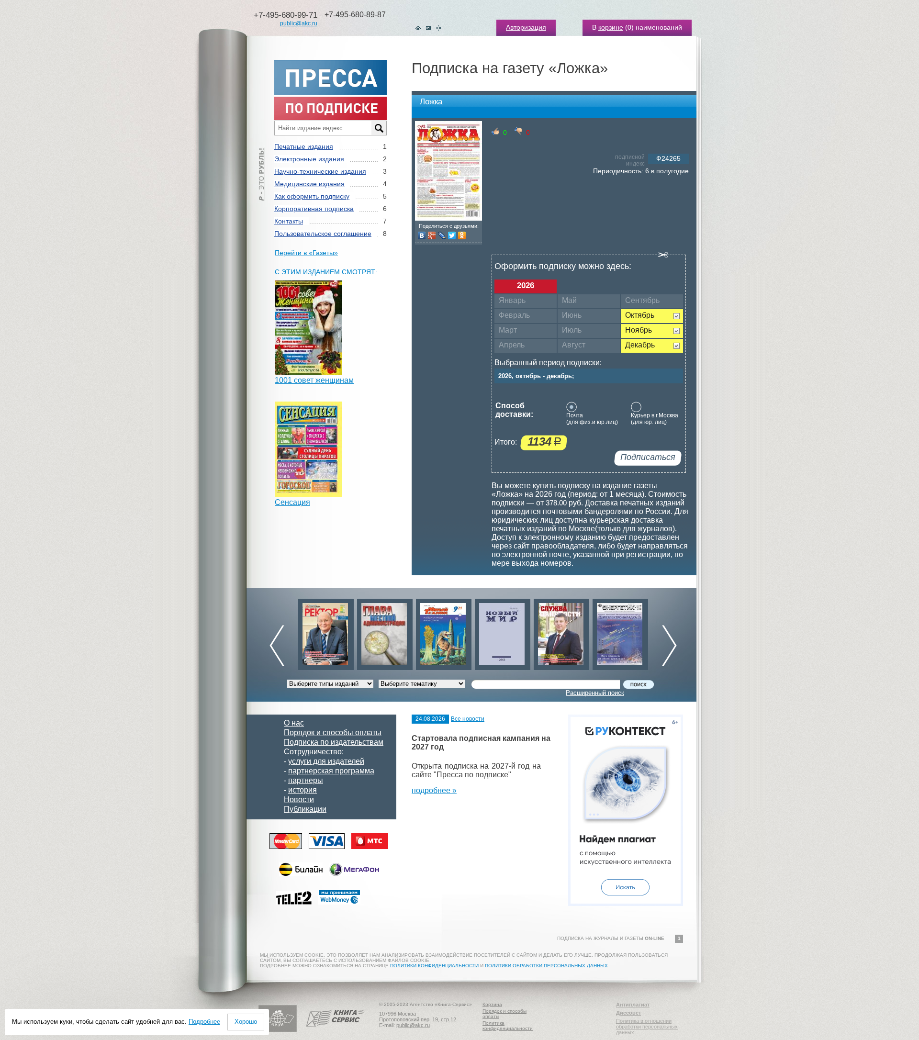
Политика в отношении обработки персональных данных (647, 1026)
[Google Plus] (432, 235)
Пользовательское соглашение (322, 233)
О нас (294, 723)
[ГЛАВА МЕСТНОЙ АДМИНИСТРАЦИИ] (326, 632)
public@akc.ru (298, 23)
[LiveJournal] (442, 235)
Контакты (288, 221)
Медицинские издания (309, 184)
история (302, 790)
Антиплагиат (633, 1004)
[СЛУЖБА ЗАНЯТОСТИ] (502, 632)
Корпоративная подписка (314, 208)
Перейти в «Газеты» (306, 253)
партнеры (305, 780)
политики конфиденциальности (434, 965)
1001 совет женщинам (314, 380)
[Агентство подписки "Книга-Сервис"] (335, 1030)
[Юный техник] (385, 632)
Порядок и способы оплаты (332, 732)
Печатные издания (303, 146)
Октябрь (639, 315)
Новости (299, 799)
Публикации (305, 809)
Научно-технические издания (320, 171)
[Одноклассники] (462, 235)
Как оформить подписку (311, 196)
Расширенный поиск (595, 692)
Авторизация (526, 27)
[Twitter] (452, 235)
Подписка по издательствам (333, 742)
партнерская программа (331, 771)
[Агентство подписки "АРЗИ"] (277, 1030)
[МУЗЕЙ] (620, 632)
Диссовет (628, 1013)
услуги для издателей (326, 761)
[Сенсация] (308, 494)
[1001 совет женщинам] (308, 372)
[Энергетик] (561, 632)
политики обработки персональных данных (546, 965)
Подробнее (204, 1021)
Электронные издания (309, 159)
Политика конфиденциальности (507, 1025)
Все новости (467, 719)
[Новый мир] (443, 632)
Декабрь (640, 345)
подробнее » (434, 790)
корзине (610, 27)
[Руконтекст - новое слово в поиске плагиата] (625, 903)
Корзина (492, 1004)
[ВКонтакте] (422, 235)
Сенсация (292, 502)
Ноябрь (638, 330)
